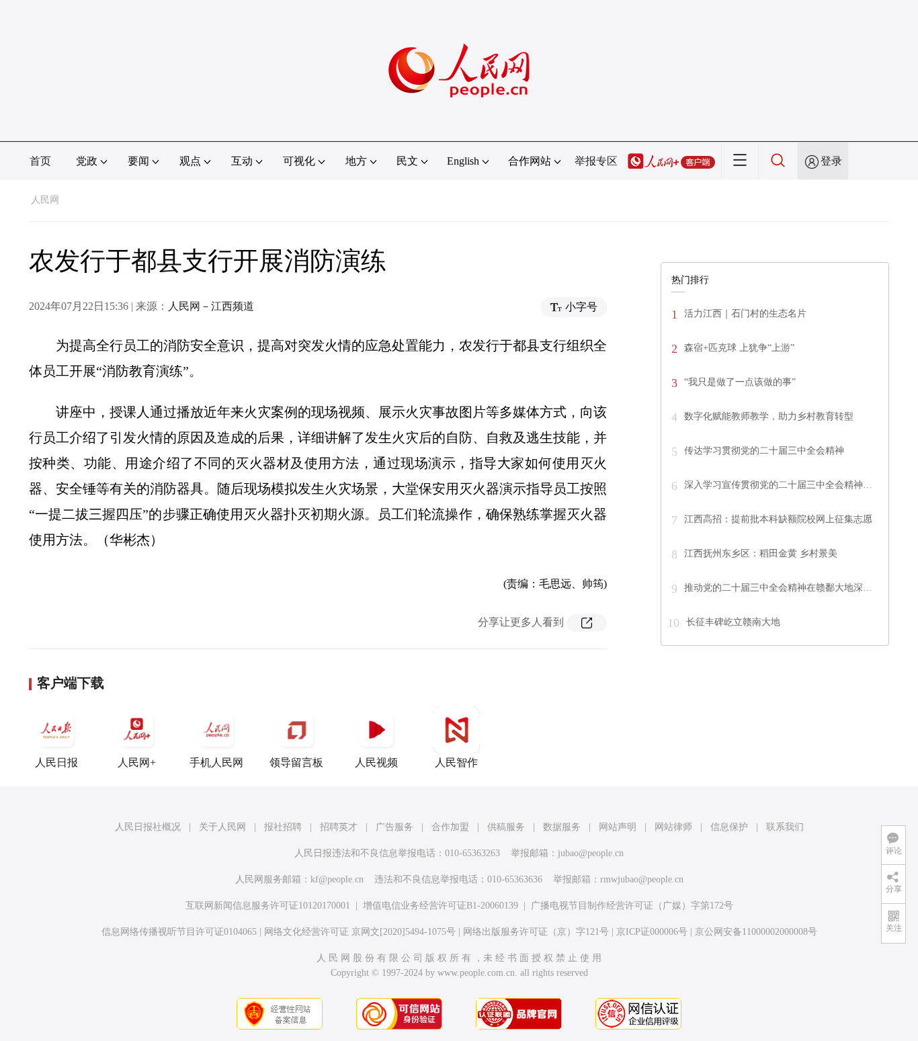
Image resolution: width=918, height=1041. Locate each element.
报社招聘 (283, 827)
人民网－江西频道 (211, 306)
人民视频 (376, 762)
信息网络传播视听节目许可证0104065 (179, 932)
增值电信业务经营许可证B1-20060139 (440, 906)
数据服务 (562, 827)
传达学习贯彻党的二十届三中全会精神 (764, 451)
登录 (831, 161)
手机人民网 (216, 762)
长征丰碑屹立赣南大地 (733, 622)
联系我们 (785, 827)
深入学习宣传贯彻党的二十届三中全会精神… (778, 485)
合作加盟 (450, 827)
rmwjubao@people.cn (641, 879)
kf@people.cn (337, 879)
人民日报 (56, 762)
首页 (40, 161)
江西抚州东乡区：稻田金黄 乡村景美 (760, 553)
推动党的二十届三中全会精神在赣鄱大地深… (778, 588)
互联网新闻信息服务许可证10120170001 (267, 906)
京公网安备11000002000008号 (756, 932)
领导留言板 (296, 762)
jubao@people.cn (591, 853)
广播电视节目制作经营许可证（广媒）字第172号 (632, 906)
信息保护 (729, 827)
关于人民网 (222, 827)
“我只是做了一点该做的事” (740, 382)
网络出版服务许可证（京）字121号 (536, 932)
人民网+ (137, 762)
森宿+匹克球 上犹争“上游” (739, 348)
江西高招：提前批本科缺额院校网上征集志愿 (778, 519)
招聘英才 (339, 827)
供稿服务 (506, 827)
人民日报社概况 (148, 827)
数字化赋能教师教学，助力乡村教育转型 (768, 416)
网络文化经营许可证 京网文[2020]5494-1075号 (360, 932)
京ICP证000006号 (651, 932)
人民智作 (456, 762)
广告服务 (394, 827)
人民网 (45, 200)
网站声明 (617, 827)
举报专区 (596, 161)
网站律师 (673, 827)
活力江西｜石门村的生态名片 (745, 313)
